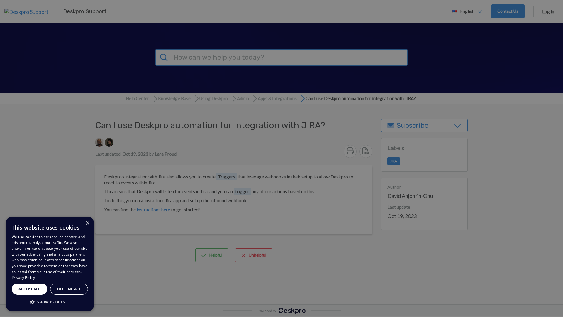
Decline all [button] (69, 288)
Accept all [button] (29, 288)
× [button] (87, 223)
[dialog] (50, 264)
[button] (50, 302)
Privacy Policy (23, 277)
